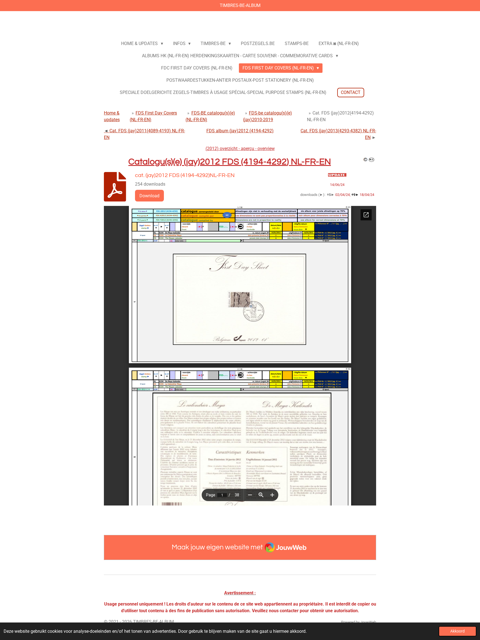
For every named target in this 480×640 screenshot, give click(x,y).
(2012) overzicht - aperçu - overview (240, 148)
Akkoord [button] (457, 631)
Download (149, 195)
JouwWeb (368, 622)
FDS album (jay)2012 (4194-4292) (240, 130)
